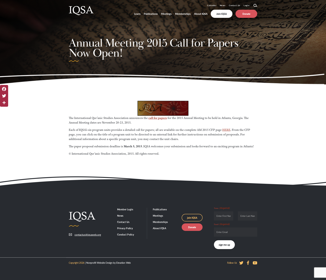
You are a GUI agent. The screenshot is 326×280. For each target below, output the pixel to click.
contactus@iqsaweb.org (85, 234)
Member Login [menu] (125, 209)
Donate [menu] (246, 13)
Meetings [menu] (166, 13)
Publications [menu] (151, 13)
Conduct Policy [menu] (125, 234)
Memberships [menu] (183, 13)
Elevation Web (123, 262)
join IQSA (192, 217)
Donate (192, 227)
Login (246, 5)
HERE (226, 130)
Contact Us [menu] (123, 222)
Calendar (211, 5)
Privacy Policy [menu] (125, 228)
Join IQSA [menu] (221, 13)
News (222, 5)
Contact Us (234, 5)
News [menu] (120, 215)
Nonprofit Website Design (99, 262)
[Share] (4, 102)
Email (222, 224)
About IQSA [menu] (200, 13)
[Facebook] (4, 89)
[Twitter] (4, 95)
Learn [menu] (137, 13)
